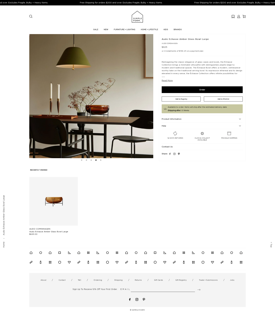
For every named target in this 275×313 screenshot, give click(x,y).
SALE (95, 29)
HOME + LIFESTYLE (149, 29)
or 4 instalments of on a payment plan (182, 51)
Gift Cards (158, 280)
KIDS (166, 29)
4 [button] (96, 160)
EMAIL (125, 289)
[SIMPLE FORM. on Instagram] (174, 154)
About (43, 280)
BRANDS (178, 29)
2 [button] (86, 160)
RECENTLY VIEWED (38, 170)
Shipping (118, 280)
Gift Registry (181, 280)
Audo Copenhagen (170, 43)
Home (4, 245)
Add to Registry (181, 99)
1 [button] (81, 160)
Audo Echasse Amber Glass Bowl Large (48, 231)
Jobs (232, 280)
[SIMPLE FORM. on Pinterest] (143, 299)
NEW (106, 29)
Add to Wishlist (223, 99)
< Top (271, 245)
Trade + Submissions (208, 280)
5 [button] (100, 160)
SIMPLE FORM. (138, 310)
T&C (79, 280)
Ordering (98, 280)
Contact (62, 280)
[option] (91, 96)
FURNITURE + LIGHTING (124, 29)
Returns (138, 280)
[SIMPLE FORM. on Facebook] (129, 299)
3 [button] (91, 160)
